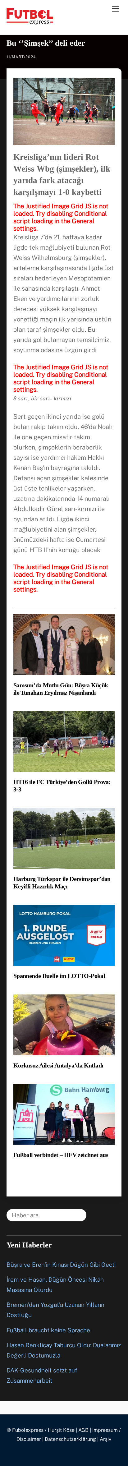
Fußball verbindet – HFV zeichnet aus (60, 1154)
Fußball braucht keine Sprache (48, 1330)
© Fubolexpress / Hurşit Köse (41, 1430)
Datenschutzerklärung (70, 1439)
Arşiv (105, 1439)
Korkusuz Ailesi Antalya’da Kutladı (58, 1065)
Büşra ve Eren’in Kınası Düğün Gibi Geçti (61, 1264)
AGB (83, 1430)
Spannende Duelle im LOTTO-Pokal (59, 975)
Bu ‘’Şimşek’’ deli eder (46, 43)
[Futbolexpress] (30, 22)
